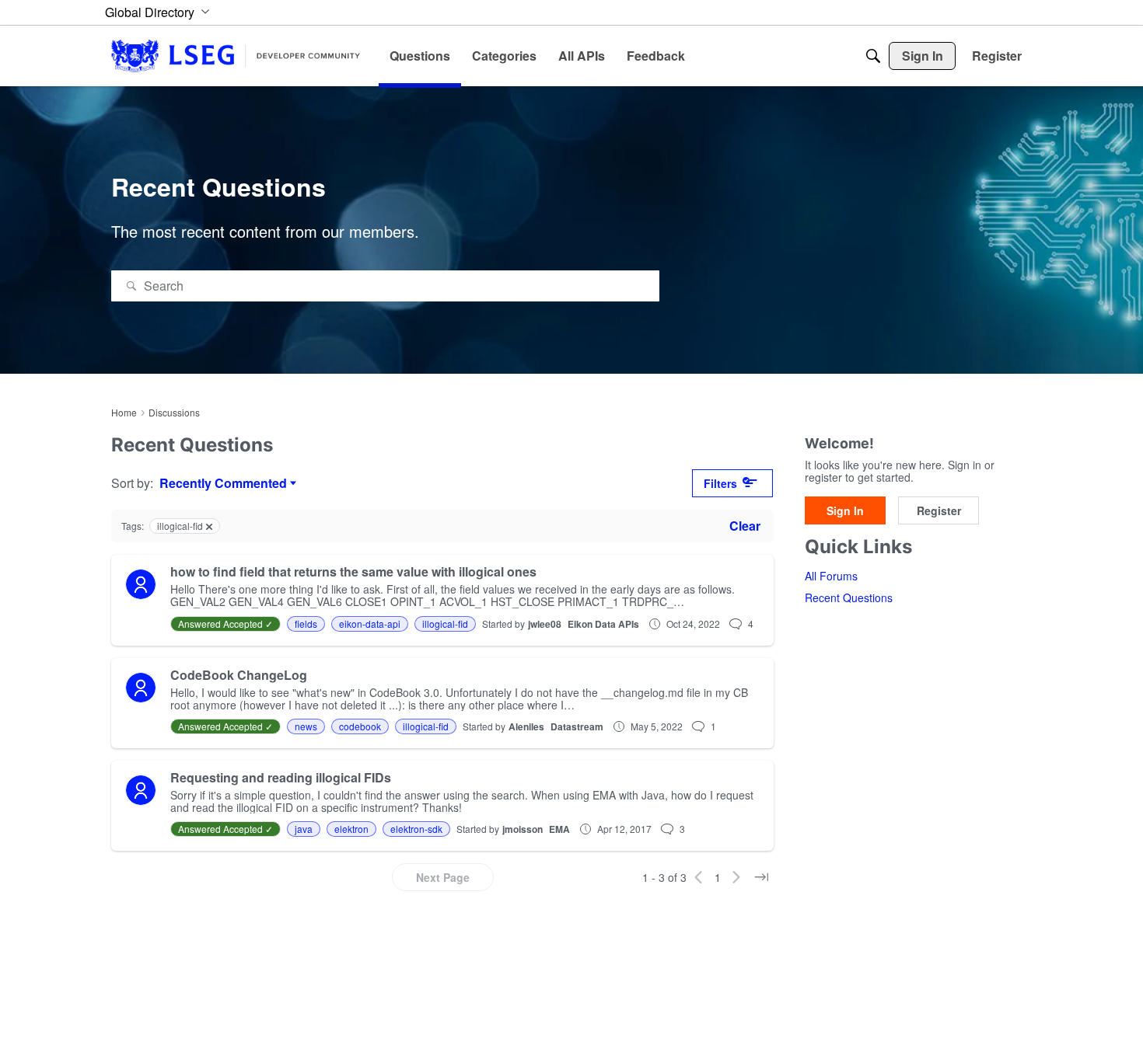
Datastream (577, 726)
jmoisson (522, 829)
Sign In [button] (845, 510)
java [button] (304, 828)
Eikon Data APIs (603, 624)
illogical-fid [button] (445, 623)
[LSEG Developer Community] (235, 55)
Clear (744, 526)
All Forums (831, 575)
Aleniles (526, 726)
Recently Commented (223, 483)
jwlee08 (544, 624)
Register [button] (939, 510)
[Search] (873, 56)
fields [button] (306, 623)
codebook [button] (360, 726)
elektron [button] (351, 828)
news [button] (306, 726)
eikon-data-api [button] (369, 623)
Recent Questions (849, 597)
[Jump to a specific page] (761, 877)
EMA (559, 829)
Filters (720, 483)
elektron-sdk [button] (416, 828)
